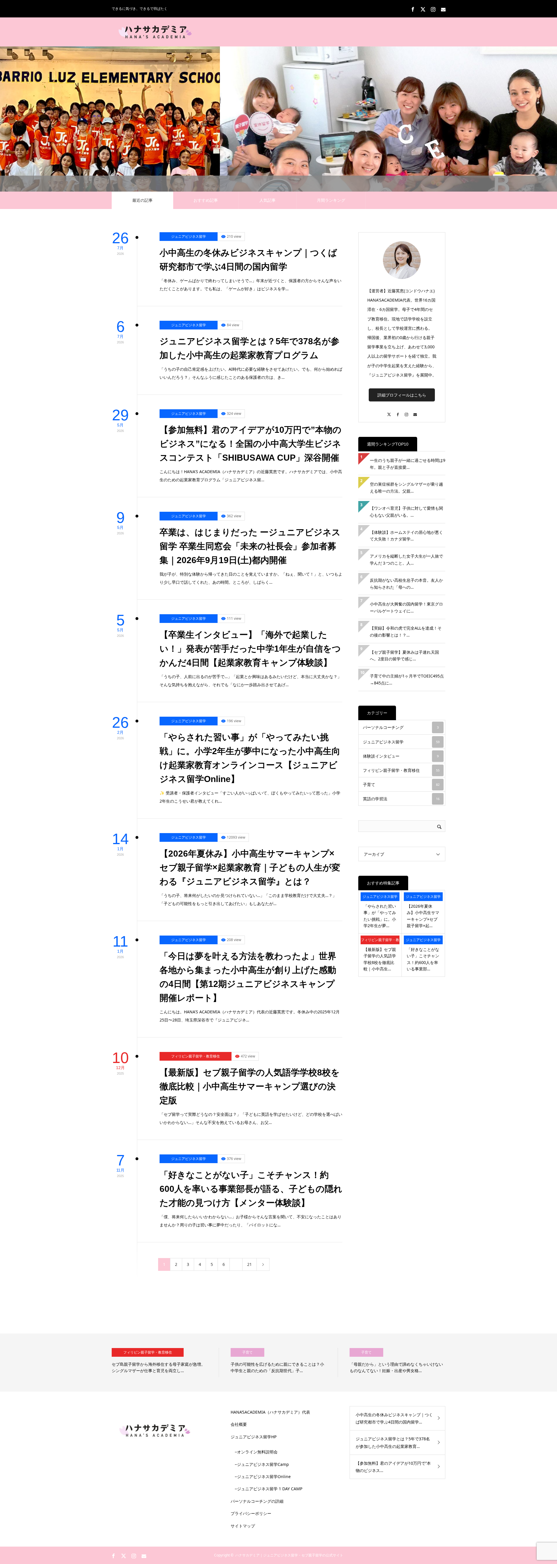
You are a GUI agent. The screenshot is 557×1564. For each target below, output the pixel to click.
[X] (388, 411)
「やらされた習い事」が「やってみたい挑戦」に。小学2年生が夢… (380, 915)
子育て (401, 784)
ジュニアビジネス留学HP (253, 1436)
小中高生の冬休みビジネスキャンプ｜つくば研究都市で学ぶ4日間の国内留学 (248, 259)
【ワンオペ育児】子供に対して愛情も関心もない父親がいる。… (406, 511)
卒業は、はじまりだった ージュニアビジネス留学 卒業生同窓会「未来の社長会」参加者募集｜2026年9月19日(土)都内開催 (250, 546)
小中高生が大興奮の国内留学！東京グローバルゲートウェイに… (406, 607)
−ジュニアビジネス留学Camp (262, 1464)
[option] (189, 1362)
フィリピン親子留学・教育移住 (195, 1056)
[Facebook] (397, 411)
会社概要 (239, 1424)
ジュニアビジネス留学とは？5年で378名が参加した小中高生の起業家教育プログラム (249, 348)
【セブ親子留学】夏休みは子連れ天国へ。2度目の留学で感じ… (404, 655)
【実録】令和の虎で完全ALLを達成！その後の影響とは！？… (406, 631)
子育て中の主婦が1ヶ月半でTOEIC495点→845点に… (407, 679)
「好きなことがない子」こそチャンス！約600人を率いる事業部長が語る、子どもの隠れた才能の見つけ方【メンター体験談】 (251, 1189)
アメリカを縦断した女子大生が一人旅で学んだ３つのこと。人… (406, 559)
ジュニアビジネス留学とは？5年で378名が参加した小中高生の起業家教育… (393, 1442)
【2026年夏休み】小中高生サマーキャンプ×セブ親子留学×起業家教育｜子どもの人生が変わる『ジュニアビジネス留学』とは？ (250, 867)
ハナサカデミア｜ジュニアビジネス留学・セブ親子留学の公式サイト (289, 1555)
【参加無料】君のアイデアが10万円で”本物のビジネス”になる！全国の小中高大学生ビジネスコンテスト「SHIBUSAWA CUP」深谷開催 (250, 443)
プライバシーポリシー (251, 1513)
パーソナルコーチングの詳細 (257, 1501)
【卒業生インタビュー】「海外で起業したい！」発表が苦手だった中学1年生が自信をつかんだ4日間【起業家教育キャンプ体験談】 (250, 648)
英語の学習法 (401, 798)
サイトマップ (243, 1526)
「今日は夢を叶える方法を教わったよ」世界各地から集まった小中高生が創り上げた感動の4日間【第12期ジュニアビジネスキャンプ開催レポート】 (248, 977)
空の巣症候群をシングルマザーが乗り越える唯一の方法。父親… (406, 487)
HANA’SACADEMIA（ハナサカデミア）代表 (270, 1412)
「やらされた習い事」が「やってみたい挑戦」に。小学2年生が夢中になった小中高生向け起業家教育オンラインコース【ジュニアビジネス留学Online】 (250, 758)
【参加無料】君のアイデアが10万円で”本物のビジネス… (393, 1466)
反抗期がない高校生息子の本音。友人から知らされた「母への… (406, 583)
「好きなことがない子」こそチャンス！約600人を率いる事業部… (423, 959)
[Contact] (414, 411)
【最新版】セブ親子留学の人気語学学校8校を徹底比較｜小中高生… (380, 959)
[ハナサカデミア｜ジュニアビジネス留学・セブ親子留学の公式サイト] (155, 32)
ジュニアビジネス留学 (188, 236)
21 (249, 1264)
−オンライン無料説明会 (256, 1452)
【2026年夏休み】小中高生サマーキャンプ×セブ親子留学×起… (423, 915)
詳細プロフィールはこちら (401, 395)
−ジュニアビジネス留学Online (263, 1476)
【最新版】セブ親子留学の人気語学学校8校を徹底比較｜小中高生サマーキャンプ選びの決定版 (250, 1086)
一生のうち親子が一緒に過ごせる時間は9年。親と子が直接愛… (407, 463)
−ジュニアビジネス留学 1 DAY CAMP (268, 1488)
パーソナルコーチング (401, 727)
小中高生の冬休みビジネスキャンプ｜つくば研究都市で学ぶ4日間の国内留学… (394, 1418)
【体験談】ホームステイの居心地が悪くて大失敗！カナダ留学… (406, 535)
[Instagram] (406, 411)
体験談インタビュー (401, 756)
